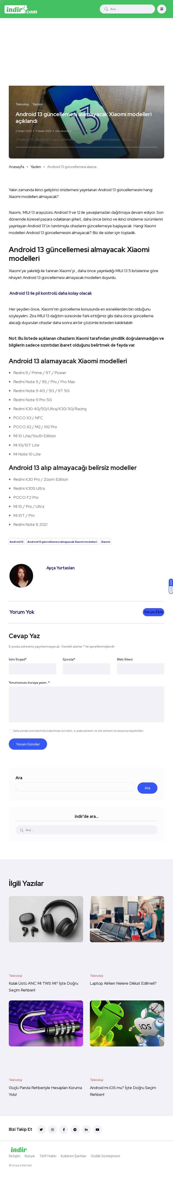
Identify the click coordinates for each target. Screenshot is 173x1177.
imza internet (22, 1165)
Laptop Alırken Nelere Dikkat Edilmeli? (123, 983)
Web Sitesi (125, 659)
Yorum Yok (78, 131)
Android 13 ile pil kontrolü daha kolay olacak (50, 293)
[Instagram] (52, 1129)
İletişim (14, 1156)
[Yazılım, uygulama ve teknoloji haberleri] (21, 9)
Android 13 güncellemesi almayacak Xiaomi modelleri (77, 139)
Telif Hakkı (47, 1156)
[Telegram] (75, 1129)
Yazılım (35, 166)
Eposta (69, 659)
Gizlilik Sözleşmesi (105, 1156)
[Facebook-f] (63, 1129)
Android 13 (24, 139)
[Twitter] (41, 1129)
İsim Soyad (18, 659)
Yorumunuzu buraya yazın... (29, 682)
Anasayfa (16, 166)
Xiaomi (127, 139)
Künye (30, 1156)
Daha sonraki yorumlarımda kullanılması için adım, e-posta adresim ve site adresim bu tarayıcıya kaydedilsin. (78, 731)
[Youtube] (97, 1129)
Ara (19, 777)
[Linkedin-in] (86, 1129)
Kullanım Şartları (73, 1156)
